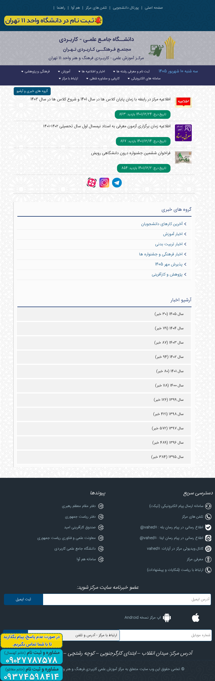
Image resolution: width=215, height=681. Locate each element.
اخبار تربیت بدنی (169, 244)
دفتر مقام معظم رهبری (79, 506)
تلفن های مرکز (96, 8)
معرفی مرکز (195, 559)
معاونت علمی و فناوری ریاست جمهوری (66, 538)
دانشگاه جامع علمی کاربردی (75, 549)
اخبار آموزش (173, 234)
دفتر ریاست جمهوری (80, 517)
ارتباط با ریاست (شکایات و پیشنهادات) (175, 570)
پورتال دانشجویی (126, 8)
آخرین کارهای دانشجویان (162, 224)
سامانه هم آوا (86, 559)
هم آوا (75, 8)
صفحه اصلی (154, 8)
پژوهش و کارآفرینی (167, 274)
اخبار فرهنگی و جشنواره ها (161, 254)
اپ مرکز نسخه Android (143, 618)
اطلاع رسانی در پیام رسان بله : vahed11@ (171, 527)
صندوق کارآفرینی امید (80, 527)
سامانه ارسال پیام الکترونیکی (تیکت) (176, 506)
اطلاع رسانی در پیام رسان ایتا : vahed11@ (171, 538)
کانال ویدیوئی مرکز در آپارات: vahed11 (175, 549)
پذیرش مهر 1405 (169, 264)
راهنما (61, 8)
